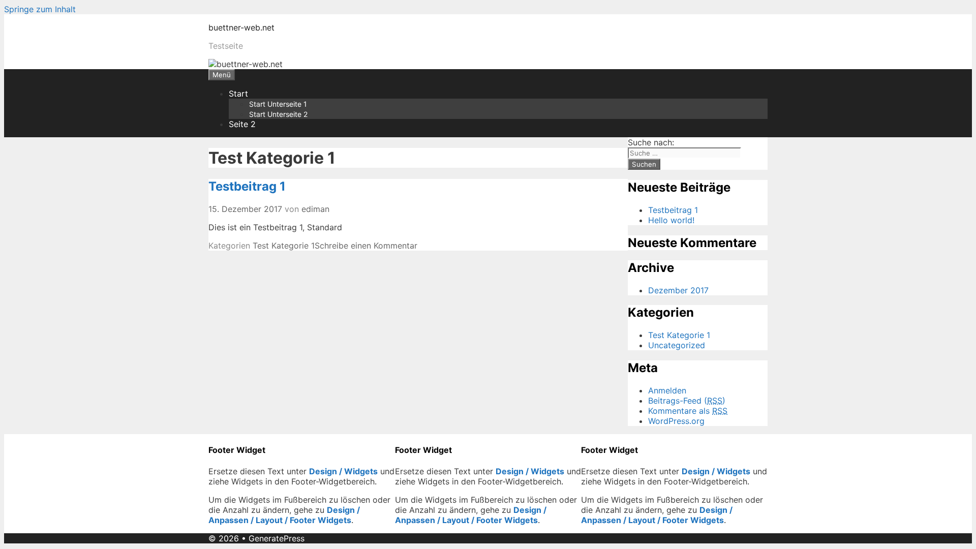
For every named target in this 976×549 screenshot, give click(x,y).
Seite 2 (242, 124)
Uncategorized (676, 345)
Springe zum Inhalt (40, 9)
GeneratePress (276, 538)
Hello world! (671, 220)
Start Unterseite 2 (278, 114)
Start (238, 93)
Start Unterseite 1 (278, 104)
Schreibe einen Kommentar (366, 245)
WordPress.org (676, 421)
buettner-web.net (241, 27)
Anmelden (667, 390)
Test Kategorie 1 (284, 245)
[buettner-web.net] (245, 64)
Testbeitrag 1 (247, 186)
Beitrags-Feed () (686, 400)
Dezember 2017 (678, 290)
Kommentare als (687, 411)
